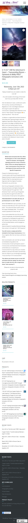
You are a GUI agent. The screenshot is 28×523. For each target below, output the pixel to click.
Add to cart (11, 142)
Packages (4, 496)
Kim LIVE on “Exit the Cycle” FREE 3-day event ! (13, 429)
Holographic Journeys (7, 488)
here (10, 505)
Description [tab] (5, 152)
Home (3, 19)
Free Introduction (6, 494)
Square (15, 518)
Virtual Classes (6, 491)
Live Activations (9, 19)
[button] (23, 30)
